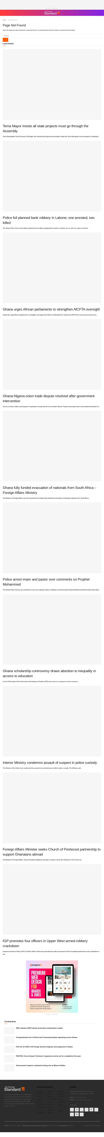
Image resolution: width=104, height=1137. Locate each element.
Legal (50, 1102)
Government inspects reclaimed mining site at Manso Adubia (40, 1065)
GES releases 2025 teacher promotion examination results (39, 1028)
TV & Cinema (60, 1110)
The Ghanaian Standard (15, 1125)
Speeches (61, 1102)
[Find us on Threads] (91, 1109)
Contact (91, 1125)
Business (40, 1094)
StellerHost (70, 1125)
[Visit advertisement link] (52, 986)
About (85, 1125)
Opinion (50, 1110)
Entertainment (42, 1104)
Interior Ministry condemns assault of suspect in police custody (50, 763)
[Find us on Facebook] (72, 1109)
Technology (62, 1107)
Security (61, 1096)
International (52, 1099)
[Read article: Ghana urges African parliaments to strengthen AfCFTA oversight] (52, 267)
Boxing (39, 1091)
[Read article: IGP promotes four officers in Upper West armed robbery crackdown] (52, 899)
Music (50, 1104)
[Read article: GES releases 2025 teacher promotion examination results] (9, 1030)
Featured (40, 1112)
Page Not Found (12, 20)
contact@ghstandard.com (83, 1100)
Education (40, 1102)
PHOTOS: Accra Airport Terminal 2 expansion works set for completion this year (48, 1056)
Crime (39, 1096)
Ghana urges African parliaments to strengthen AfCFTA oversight (51, 309)
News (49, 1107)
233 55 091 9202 (80, 1097)
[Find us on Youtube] (82, 1109)
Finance (50, 1091)
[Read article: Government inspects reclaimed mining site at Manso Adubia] (9, 1068)
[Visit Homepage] (52, 13)
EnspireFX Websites (53, 1125)
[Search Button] (99, 13)
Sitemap (97, 1125)
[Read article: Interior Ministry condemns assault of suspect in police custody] (52, 721)
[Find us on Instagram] (82, 1114)
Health (50, 1094)
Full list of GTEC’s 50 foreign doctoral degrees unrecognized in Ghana (44, 1047)
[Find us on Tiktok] (77, 1114)
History (50, 1096)
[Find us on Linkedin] (86, 1109)
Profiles (61, 1091)
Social (60, 1099)
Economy (40, 1099)
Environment (41, 1107)
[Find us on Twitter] (77, 1109)
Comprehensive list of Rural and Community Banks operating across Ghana (46, 1037)
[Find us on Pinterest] (96, 1109)
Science (61, 1094)
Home (4, 20)
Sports (60, 1104)
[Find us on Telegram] (72, 1114)
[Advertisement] (52, 3)
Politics (50, 1112)
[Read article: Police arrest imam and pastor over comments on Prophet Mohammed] (52, 537)
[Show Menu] (5, 13)
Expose (39, 1110)
